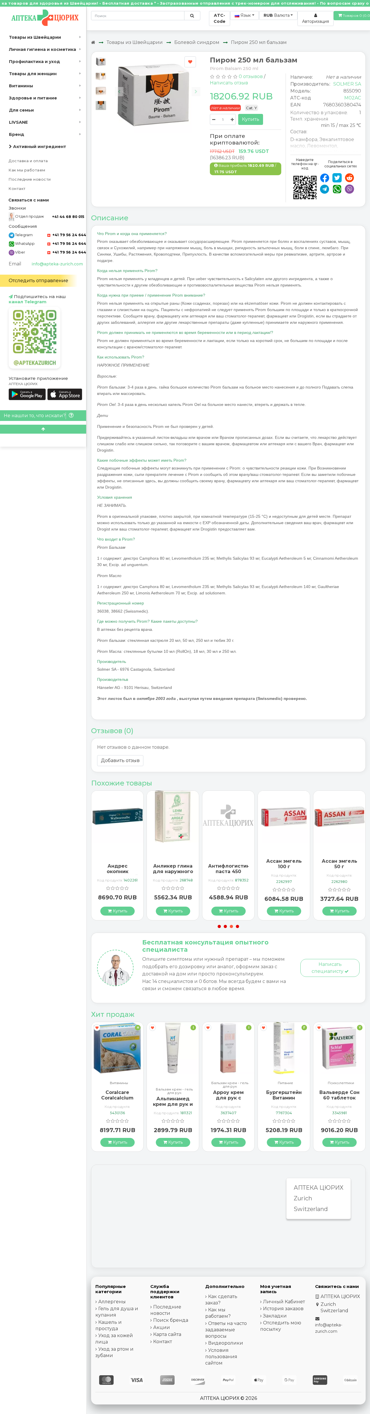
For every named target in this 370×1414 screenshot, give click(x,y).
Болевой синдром (196, 42)
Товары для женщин (33, 73)
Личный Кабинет (284, 1301)
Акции (161, 1327)
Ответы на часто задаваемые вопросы (226, 1330)
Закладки (275, 1316)
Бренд (16, 134)
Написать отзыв (229, 83)
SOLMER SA (347, 84)
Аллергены (112, 1301)
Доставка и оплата (28, 161)
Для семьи (21, 110)
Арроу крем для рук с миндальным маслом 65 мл (228, 1101)
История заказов (283, 1308)
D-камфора (303, 139)
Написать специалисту (328, 968)
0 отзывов (251, 76)
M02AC (352, 98)
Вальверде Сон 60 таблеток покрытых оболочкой (339, 1101)
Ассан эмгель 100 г (284, 863)
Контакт (17, 188)
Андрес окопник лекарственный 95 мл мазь (117, 874)
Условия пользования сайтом (221, 1357)
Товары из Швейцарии (35, 37)
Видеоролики (225, 1343)
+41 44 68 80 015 (68, 217)
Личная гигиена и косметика (42, 49)
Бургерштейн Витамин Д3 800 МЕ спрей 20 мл (284, 1101)
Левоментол (322, 146)
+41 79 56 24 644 (68, 235)
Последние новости (30, 179)
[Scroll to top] (43, 429)
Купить (250, 119)
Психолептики (341, 1083)
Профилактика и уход (34, 61)
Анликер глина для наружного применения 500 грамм (173, 874)
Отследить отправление (38, 280)
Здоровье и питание (33, 98)
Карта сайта (167, 1334)
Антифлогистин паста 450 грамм (229, 871)
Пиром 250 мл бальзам (259, 42)
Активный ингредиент (39, 146)
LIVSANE (18, 122)
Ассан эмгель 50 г (339, 863)
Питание (285, 1083)
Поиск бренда (170, 1320)
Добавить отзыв (120, 760)
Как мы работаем (27, 170)
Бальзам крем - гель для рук (174, 1091)
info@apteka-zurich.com (57, 264)
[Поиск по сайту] (192, 15)
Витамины (21, 85)
